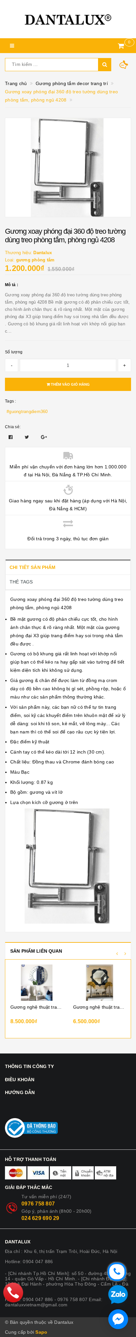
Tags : (10, 401)
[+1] (44, 437)
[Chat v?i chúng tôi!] (118, 1319)
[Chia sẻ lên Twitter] (27, 437)
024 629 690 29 (40, 1218)
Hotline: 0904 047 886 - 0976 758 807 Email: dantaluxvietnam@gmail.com (53, 1302)
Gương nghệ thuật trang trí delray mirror (36, 1007)
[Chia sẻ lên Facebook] (11, 437)
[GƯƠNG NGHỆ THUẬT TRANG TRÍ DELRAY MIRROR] (36, 983)
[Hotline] (13, 1292)
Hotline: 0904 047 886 (29, 1261)
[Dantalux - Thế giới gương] (68, 19)
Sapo (41, 1332)
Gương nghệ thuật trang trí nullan (99, 1007)
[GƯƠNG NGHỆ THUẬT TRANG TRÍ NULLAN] (99, 983)
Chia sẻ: (12, 427)
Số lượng (13, 352)
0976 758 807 (38, 1203)
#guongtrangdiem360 (27, 411)
